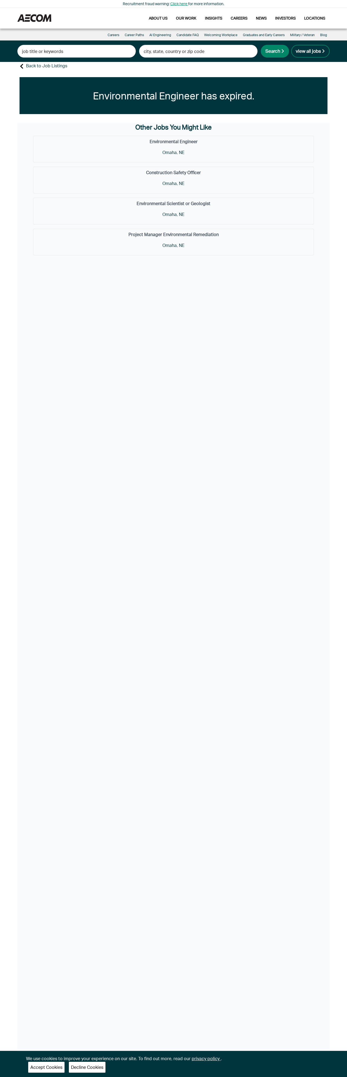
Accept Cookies (46, 1067)
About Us (158, 18)
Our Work (186, 18)
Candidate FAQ (187, 35)
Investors (285, 18)
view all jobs (308, 51)
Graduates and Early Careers (264, 35)
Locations (314, 18)
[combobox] (76, 51)
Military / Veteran (302, 35)
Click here (179, 3)
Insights (213, 18)
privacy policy (206, 1058)
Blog (323, 35)
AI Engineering (160, 35)
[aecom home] (34, 18)
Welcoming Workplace (220, 35)
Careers (239, 18)
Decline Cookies (87, 1067)
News (261, 18)
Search (272, 51)
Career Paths (134, 35)
